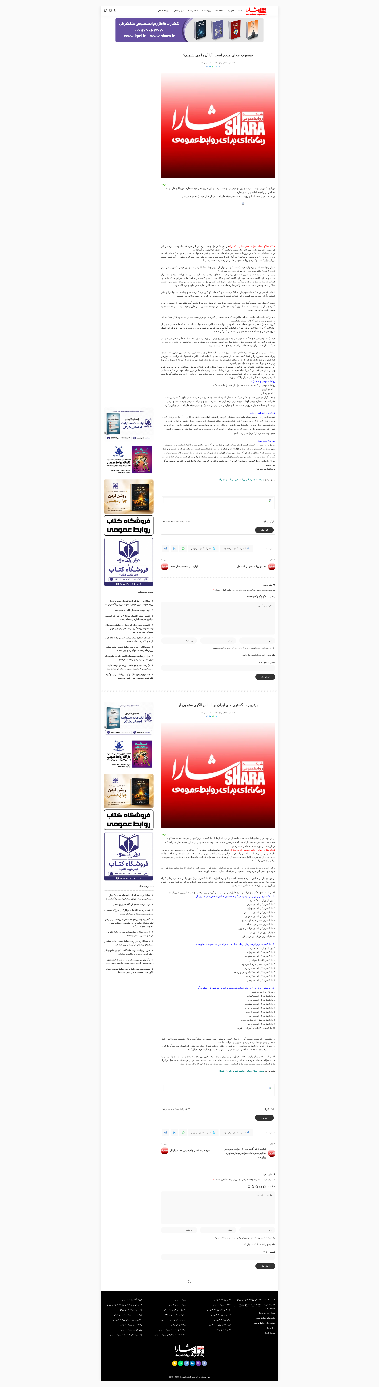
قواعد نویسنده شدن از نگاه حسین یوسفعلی (131, 610)
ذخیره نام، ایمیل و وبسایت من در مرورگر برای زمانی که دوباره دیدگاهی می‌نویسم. (242, 648)
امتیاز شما (271, 597)
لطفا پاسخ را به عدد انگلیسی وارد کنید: (258, 655)
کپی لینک (264, 530)
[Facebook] (219, 67)
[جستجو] (105, 11)
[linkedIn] (174, 548)
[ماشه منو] (270, 11)
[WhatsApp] (213, 67)
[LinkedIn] (210, 67)
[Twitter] (216, 67)
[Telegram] (206, 67)
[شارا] (256, 11)
